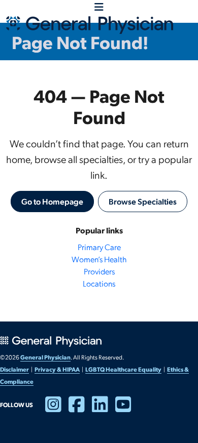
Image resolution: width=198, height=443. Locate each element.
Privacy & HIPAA (57, 369)
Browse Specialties (143, 201)
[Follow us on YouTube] (127, 409)
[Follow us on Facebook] (80, 409)
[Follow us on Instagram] (57, 409)
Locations (99, 283)
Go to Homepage (52, 201)
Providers (99, 271)
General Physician (45, 357)
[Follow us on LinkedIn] (103, 409)
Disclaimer (14, 369)
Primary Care (99, 246)
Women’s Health (99, 259)
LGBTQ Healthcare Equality (123, 369)
